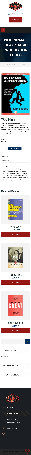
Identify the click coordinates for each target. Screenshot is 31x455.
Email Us (16, 20)
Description (5, 156)
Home (8, 64)
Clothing (14, 64)
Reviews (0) (5, 160)
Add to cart (15, 148)
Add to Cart (15, 234)
